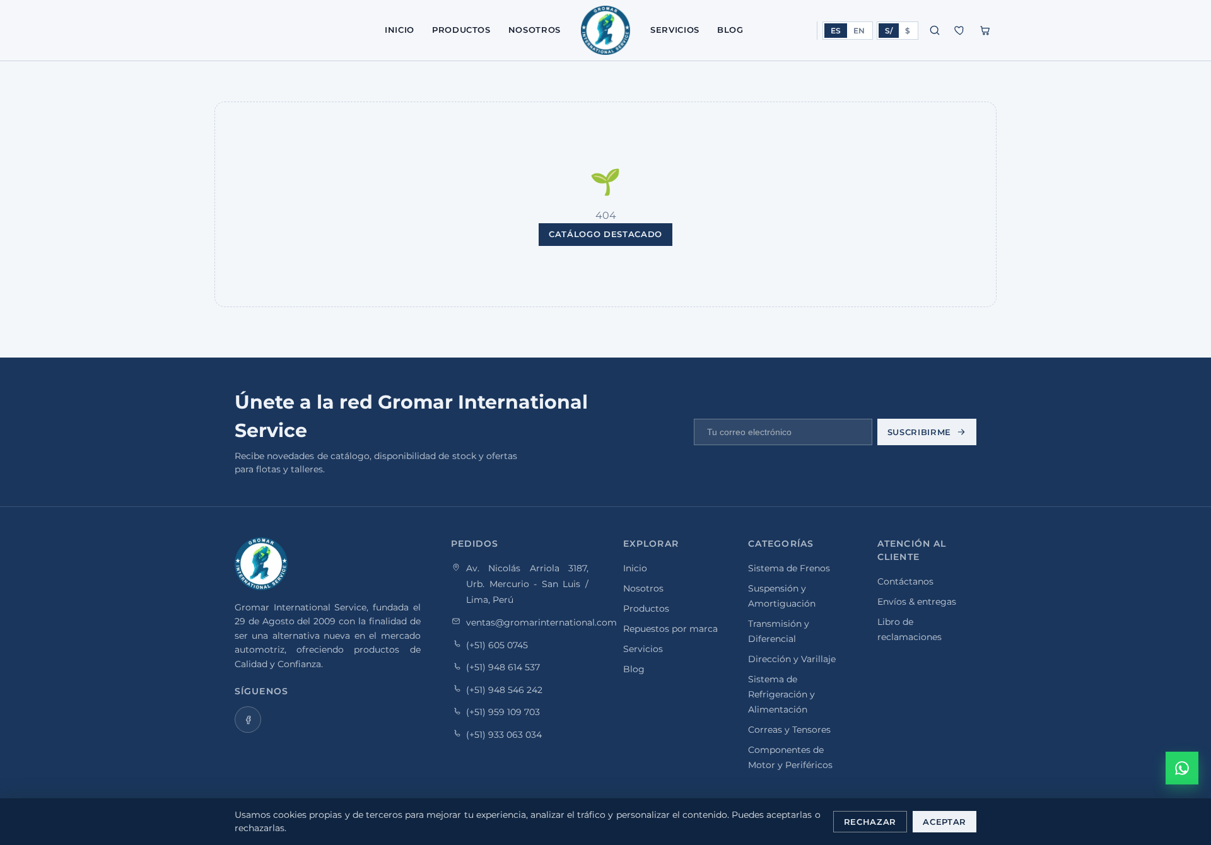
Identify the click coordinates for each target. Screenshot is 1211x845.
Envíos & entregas (916, 601)
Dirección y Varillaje (792, 659)
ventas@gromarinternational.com (541, 621)
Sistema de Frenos (789, 568)
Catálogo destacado (605, 234)
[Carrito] (985, 30)
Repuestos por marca (670, 628)
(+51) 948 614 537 (503, 667)
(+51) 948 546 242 (504, 689)
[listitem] (248, 719)
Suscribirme (919, 432)
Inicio (399, 30)
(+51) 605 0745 (497, 644)
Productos (461, 30)
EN (859, 30)
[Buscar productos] (934, 30)
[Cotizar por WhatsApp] (1182, 768)
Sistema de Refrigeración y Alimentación (781, 694)
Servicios (674, 30)
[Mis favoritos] (960, 30)
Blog (730, 30)
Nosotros (534, 30)
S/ (888, 30)
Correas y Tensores (789, 729)
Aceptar (944, 822)
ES (836, 30)
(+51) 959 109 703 (503, 712)
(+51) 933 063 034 (504, 734)
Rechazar (870, 822)
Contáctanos (905, 581)
